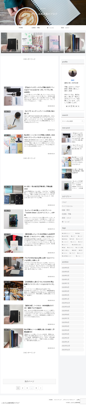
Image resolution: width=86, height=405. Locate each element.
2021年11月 (66, 350)
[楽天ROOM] (74, 106)
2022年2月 (65, 338)
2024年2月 (65, 275)
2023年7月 (65, 283)
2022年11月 (66, 303)
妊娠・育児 (66, 210)
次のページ (29, 381)
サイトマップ (57, 399)
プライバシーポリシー (69, 399)
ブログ (64, 202)
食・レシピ (66, 222)
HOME (51, 399)
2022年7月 (65, 318)
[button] (82, 121)
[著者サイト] (67, 106)
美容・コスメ (66, 218)
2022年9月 (65, 311)
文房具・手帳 (66, 214)
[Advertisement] (29, 71)
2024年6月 (65, 268)
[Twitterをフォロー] (69, 106)
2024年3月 (65, 272)
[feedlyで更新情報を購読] (76, 106)
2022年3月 (65, 334)
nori (72, 80)
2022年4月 (65, 330)
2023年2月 (65, 295)
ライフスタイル (67, 206)
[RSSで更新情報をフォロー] (79, 106)
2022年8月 (65, 314)
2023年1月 (65, 299)
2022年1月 (65, 342)
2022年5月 (65, 326)
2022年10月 (66, 307)
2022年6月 (65, 322)
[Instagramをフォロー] (71, 106)
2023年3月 (65, 291)
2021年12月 (66, 346)
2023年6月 (65, 287)
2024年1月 (65, 279)
